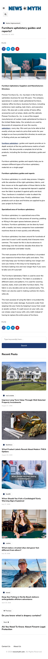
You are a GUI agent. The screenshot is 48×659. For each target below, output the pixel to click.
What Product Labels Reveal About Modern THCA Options (24, 450)
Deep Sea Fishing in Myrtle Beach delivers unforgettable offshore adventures (20, 598)
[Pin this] (17, 49)
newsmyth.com (19, 652)
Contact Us (6, 646)
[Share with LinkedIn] (13, 49)
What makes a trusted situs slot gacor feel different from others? (20, 549)
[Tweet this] (8, 49)
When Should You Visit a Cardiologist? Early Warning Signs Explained (21, 499)
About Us (17, 646)
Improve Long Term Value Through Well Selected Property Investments (23, 401)
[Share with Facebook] (4, 49)
